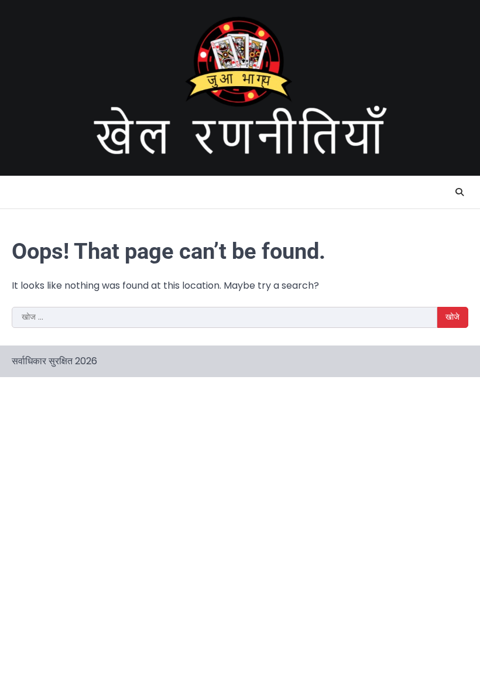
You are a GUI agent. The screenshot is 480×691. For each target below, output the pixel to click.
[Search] (459, 192)
